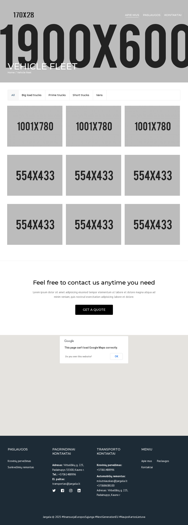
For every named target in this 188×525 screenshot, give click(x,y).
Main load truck (83, 132)
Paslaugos (151, 15)
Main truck (139, 132)
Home (11, 72)
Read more (22, 139)
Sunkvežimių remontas (21, 467)
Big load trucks (31, 95)
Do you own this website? (78, 356)
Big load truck (24, 230)
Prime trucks (57, 95)
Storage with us (83, 230)
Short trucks (81, 95)
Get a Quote (94, 310)
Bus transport (141, 230)
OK (116, 356)
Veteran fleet (140, 181)
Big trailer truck (25, 181)
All (13, 95)
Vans (99, 95)
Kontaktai (173, 15)
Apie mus (132, 15)
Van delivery (80, 181)
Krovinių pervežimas (19, 461)
